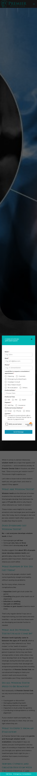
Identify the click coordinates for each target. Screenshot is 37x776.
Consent (8, 413)
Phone (7, 365)
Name (7, 351)
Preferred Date (10, 390)
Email (7, 358)
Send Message (18, 432)
